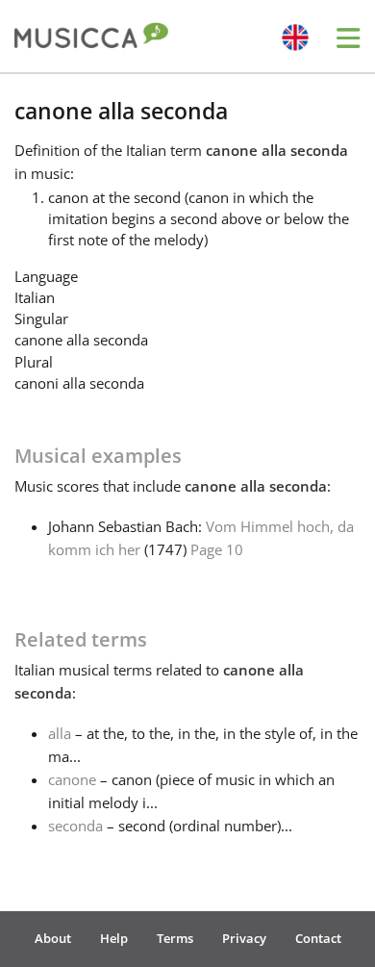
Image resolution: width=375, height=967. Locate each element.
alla (59, 733)
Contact (318, 938)
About (53, 938)
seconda (75, 825)
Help (114, 938)
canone (72, 779)
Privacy (244, 938)
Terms (175, 938)
